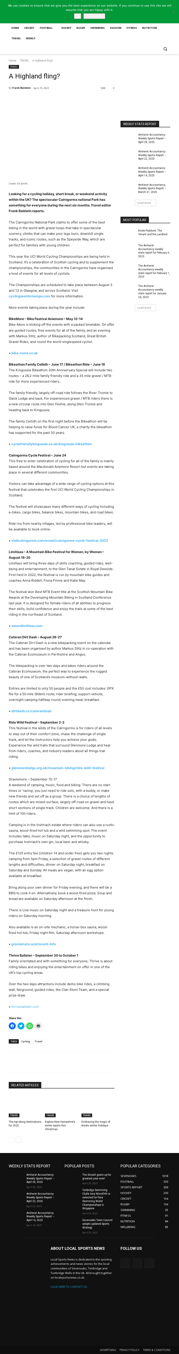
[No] (173, 12)
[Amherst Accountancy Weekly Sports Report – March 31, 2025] (127, 188)
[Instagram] (137, 1263)
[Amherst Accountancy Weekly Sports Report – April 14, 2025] (127, 171)
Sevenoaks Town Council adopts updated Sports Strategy (97, 1224)
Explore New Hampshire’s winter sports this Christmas (60, 1125)
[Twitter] (40, 99)
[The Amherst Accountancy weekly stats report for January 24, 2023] (127, 289)
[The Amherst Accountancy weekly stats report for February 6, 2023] (127, 249)
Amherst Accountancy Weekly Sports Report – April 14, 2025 (152, 172)
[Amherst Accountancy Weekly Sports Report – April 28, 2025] (127, 138)
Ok (77, 16)
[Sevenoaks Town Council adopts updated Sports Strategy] (72, 1223)
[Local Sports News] (27, 1295)
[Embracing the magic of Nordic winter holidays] (97, 1105)
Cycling (25, 1041)
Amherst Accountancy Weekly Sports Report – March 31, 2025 (152, 188)
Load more (144, 203)
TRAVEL (24, 60)
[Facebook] (50, 99)
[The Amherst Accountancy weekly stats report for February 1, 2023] (127, 269)
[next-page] (18, 1140)
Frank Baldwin (21, 87)
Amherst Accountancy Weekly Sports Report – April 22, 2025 (152, 155)
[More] (60, 99)
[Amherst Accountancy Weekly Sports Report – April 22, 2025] (127, 155)
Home (12, 60)
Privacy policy (94, 16)
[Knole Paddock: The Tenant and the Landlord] (127, 234)
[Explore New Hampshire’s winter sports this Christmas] (61, 1105)
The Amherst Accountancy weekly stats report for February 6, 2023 (154, 251)
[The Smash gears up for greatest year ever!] (72, 1178)
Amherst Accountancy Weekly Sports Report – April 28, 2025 (152, 138)
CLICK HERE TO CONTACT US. (69, 1287)
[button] (165, 49)
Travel (38, 1041)
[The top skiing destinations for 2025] (25, 1105)
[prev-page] (11, 1140)
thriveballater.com (25, 1007)
